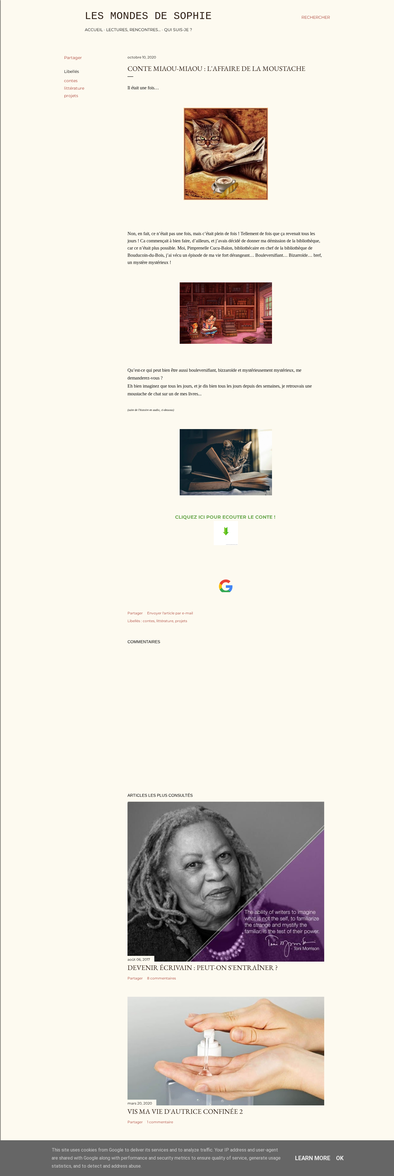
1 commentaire (160, 1122)
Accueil (94, 29)
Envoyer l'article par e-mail (170, 613)
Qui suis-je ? (178, 29)
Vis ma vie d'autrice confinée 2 (185, 1111)
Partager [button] (73, 57)
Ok (340, 1158)
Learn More (312, 1158)
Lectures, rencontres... (133, 29)
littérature (74, 88)
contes (71, 80)
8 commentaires (161, 978)
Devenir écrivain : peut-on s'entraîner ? (202, 967)
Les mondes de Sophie (148, 16)
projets (71, 95)
